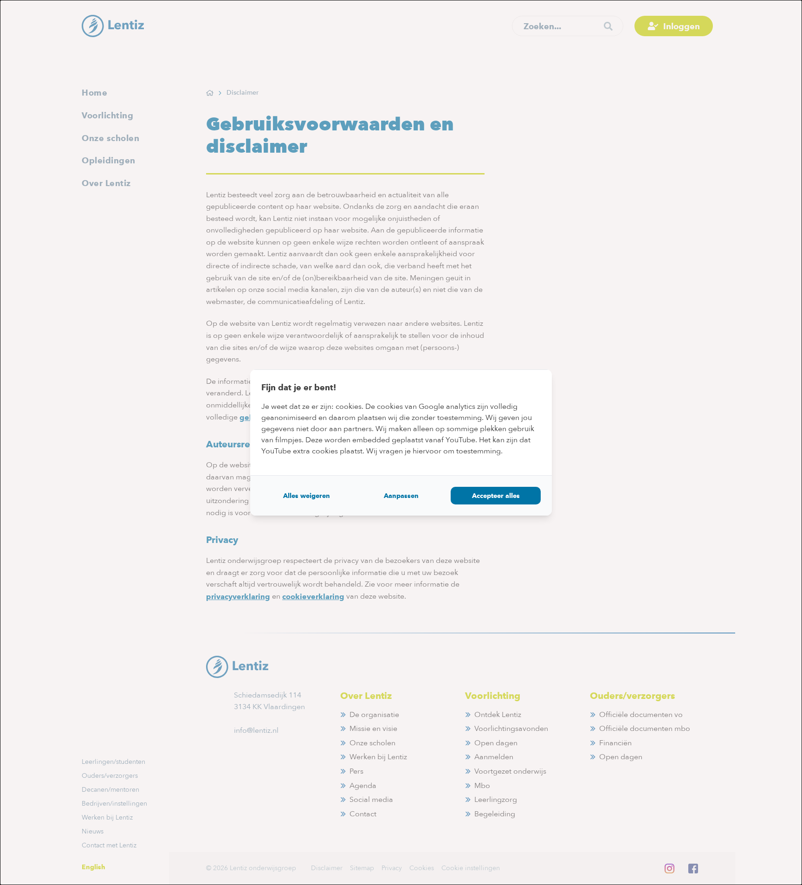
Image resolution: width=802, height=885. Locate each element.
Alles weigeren (306, 495)
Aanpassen (401, 495)
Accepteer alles (496, 495)
